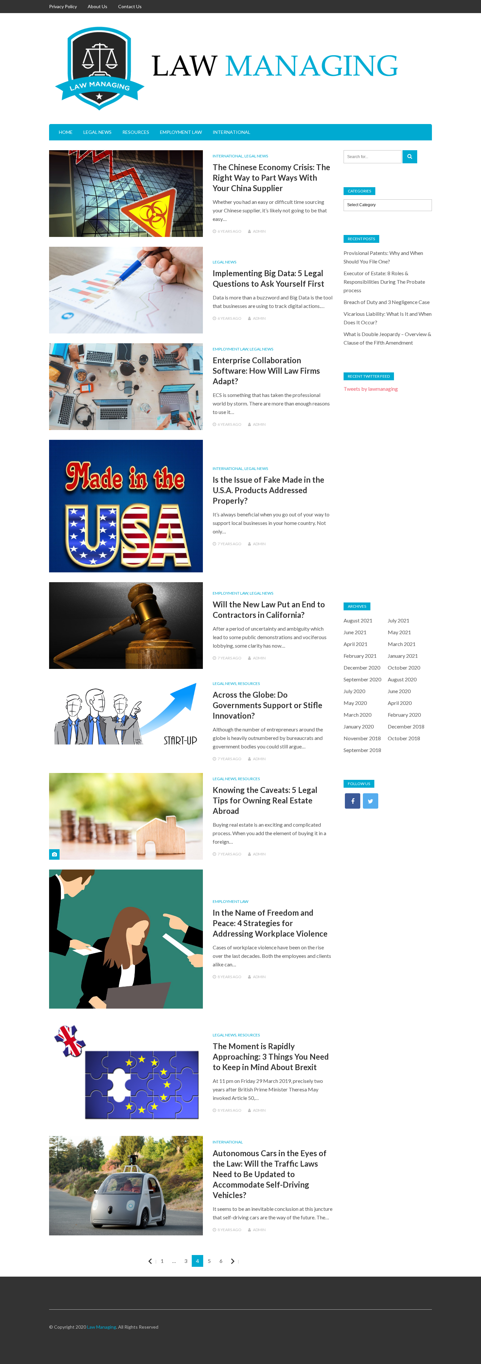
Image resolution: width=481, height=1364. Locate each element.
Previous (155, 1261)
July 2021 (398, 620)
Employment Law (181, 132)
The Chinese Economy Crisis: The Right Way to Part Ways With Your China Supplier (271, 177)
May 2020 (355, 703)
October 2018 (404, 738)
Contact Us (130, 6)
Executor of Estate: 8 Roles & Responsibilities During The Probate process (384, 281)
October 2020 (404, 667)
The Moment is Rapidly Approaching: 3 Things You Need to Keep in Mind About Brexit (271, 1056)
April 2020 (400, 703)
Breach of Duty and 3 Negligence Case (387, 302)
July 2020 (354, 691)
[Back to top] (462, 1345)
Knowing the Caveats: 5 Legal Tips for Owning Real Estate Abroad (265, 800)
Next (238, 1261)
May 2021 (399, 632)
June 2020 (399, 691)
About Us (97, 6)
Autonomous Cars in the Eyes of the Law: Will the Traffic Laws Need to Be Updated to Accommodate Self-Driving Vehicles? (270, 1174)
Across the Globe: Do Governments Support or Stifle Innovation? (267, 705)
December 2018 (406, 726)
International (231, 132)
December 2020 (362, 667)
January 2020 (359, 726)
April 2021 (355, 644)
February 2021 (360, 656)
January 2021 (403, 656)
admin (259, 231)
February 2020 (404, 714)
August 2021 (358, 620)
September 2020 (362, 679)
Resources (135, 132)
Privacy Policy (63, 6)
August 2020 (402, 679)
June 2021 (355, 632)
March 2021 (402, 644)
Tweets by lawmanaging (371, 389)
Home (66, 132)
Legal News (97, 132)
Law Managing (101, 1327)
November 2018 (362, 738)
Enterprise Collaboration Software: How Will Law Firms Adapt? (266, 370)
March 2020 (357, 714)
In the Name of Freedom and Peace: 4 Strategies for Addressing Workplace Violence (270, 923)
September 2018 (362, 750)
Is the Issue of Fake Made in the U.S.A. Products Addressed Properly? (268, 490)
